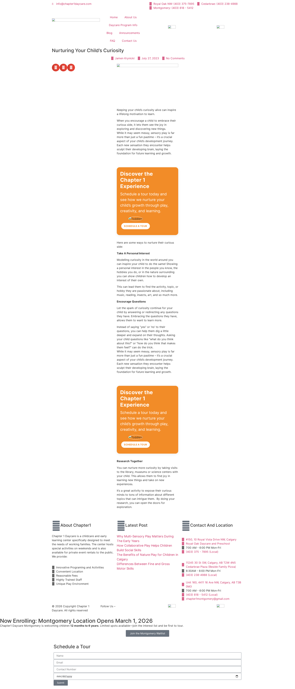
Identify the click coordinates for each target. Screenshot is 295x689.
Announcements (129, 33)
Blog (109, 33)
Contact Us (129, 40)
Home (114, 17)
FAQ (112, 40)
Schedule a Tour (135, 226)
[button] (56, 67)
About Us (130, 17)
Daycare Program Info (123, 25)
